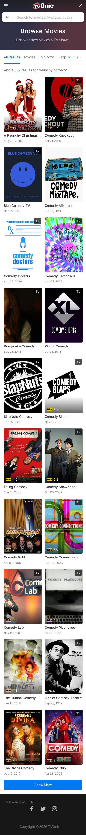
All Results (12, 57)
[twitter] (43, 811)
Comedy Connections (61, 557)
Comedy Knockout (59, 135)
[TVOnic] (43, 5)
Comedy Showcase (60, 487)
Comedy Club (55, 768)
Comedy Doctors (17, 276)
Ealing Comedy (15, 487)
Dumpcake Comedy (19, 346)
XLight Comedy (57, 346)
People (63, 57)
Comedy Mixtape (58, 205)
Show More (43, 785)
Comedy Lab (14, 627)
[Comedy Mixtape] (64, 174)
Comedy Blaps (56, 417)
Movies (29, 57)
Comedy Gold (14, 557)
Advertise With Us (19, 802)
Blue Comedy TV (17, 205)
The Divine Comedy (19, 768)
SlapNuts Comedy (18, 417)
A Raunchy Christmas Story (23, 135)
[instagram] (54, 811)
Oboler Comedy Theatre (63, 698)
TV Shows (46, 57)
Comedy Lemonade (60, 276)
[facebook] (31, 811)
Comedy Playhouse (60, 627)
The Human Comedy (20, 698)
